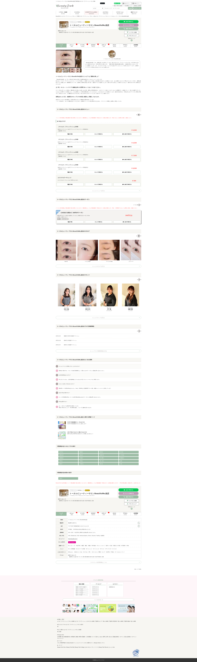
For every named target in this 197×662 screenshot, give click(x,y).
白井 (121, 463)
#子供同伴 (123, 545)
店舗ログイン (137, 3)
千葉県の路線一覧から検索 (130, 621)
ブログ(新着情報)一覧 (98, 599)
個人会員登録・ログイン (130, 636)
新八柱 (101, 463)
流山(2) (81, 455)
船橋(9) (81, 452)
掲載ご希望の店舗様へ (118, 5)
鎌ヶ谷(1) (102, 461)
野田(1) (61, 461)
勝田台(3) (61, 455)
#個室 (82, 545)
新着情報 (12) (112, 587)
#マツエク (102, 548)
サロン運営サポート (88, 642)
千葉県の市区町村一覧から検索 (116, 621)
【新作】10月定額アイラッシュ (81, 592)
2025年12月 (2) (95, 587)
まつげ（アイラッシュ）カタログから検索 (84, 621)
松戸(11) (61, 452)
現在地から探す (137, 8)
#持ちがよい (70, 552)
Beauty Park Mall (70, 647)
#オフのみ (85, 552)
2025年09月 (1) (95, 592)
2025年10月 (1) (95, 590)
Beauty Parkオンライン (99, 642)
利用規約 (73, 636)
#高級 (89, 545)
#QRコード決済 (109, 545)
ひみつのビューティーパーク (91, 647)
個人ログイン (127, 3)
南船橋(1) (122, 458)
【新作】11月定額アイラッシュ (81, 590)
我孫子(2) (102, 455)
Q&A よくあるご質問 (100, 636)
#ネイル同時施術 (71, 548)
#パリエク (115, 548)
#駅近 (86, 545)
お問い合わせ (109, 636)
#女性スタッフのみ (78, 552)
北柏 (60, 631)
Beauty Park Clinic (61, 647)
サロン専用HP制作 (61, 642)
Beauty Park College (79, 647)
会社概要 (59, 636)
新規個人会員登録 (137, 5)
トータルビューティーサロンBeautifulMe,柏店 (77, 519)
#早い (89, 552)
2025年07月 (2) (95, 594)
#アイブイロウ (108, 548)
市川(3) (121, 452)
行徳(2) (81, 458)
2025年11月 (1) (95, 589)
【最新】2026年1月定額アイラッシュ (83, 587)
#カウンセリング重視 (96, 552)
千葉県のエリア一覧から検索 (101, 621)
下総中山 (81, 463)
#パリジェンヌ (96, 548)
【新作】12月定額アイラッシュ (81, 589)
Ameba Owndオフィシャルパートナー (75, 642)
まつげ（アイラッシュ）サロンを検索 (65, 621)
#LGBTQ (108, 552)
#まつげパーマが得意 (80, 548)
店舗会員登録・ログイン (118, 636)
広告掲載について (128, 5)
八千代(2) (122, 455)
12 (139, 236)
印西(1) (81, 461)
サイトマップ (60, 638)
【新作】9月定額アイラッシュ (81, 594)
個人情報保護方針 (66, 636)
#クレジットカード (101, 545)
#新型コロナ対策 (116, 545)
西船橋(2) (61, 458)
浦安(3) (101, 452)
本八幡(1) (102, 458)
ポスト (103, 3)
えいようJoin (112, 647)
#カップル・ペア (71, 545)
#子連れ (112, 552)
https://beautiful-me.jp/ (72, 538)
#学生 (128, 545)
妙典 (121, 461)
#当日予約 (78, 545)
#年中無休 (94, 545)
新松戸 (61, 463)
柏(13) (61, 478)
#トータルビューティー (120, 552)
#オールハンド (89, 548)
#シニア (103, 552)
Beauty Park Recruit (103, 647)
